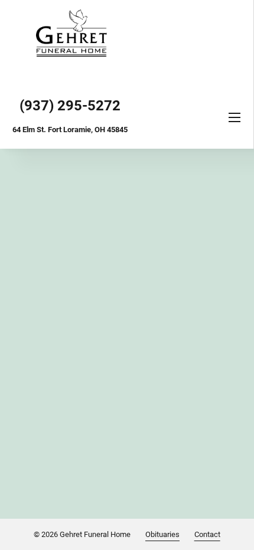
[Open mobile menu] (234, 117)
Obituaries (162, 534)
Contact (207, 534)
